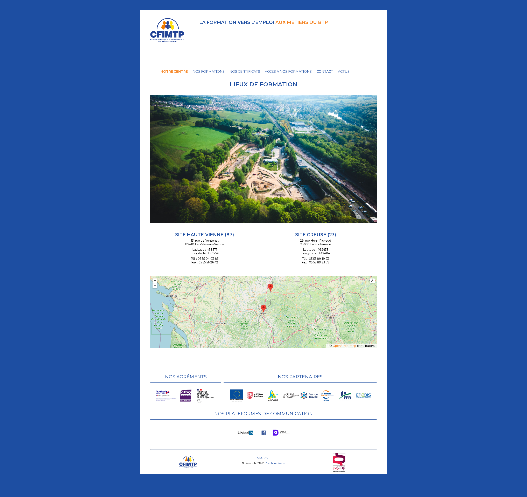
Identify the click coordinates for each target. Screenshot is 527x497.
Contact (325, 72)
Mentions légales (275, 462)
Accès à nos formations (288, 72)
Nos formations (209, 72)
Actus (344, 72)
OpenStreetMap (344, 346)
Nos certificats (245, 72)
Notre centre (174, 72)
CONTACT (263, 457)
